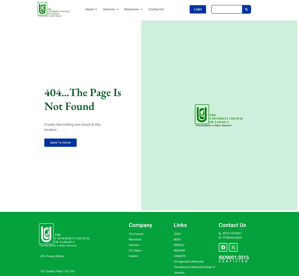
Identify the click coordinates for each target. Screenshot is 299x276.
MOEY (177, 239)
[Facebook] (223, 247)
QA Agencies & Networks (189, 261)
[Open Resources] (141, 9)
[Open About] (96, 9)
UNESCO (179, 245)
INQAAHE (179, 250)
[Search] (246, 9)
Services (134, 245)
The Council (136, 234)
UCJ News (135, 250)
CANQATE (180, 256)
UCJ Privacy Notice (52, 256)
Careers (133, 256)
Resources (135, 239)
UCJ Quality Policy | (52, 271)
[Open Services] (117, 9)
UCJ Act (70, 271)
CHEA (177, 234)
